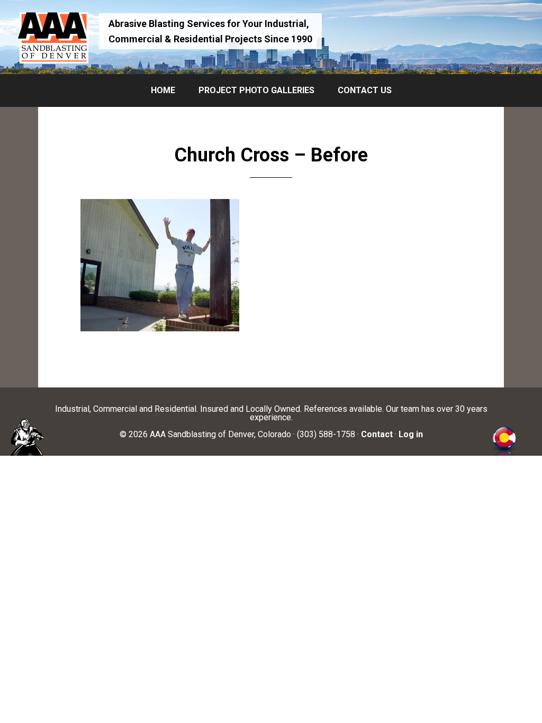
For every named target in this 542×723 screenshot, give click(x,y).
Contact (377, 434)
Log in (411, 434)
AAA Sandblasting (52, 37)
